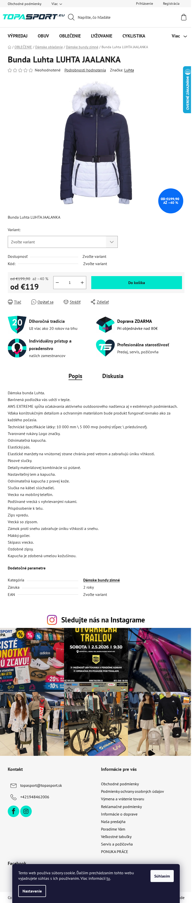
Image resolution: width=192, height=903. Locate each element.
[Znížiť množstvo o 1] (57, 282)
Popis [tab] (75, 376)
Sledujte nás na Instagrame (103, 619)
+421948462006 (34, 796)
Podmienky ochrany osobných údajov (132, 791)
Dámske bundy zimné (101, 579)
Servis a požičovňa (117, 844)
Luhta (129, 69)
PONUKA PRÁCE (114, 851)
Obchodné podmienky (25, 3)
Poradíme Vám (113, 829)
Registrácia (171, 3)
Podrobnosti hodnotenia (85, 69)
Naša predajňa (113, 821)
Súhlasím (162, 876)
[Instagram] (26, 811)
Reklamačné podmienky (121, 806)
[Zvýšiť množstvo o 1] (82, 282)
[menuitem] (17, 35)
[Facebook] (13, 811)
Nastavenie (32, 891)
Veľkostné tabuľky (116, 836)
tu (108, 878)
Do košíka (136, 282)
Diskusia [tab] (113, 376)
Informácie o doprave (119, 814)
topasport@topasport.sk (41, 785)
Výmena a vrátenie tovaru (122, 798)
